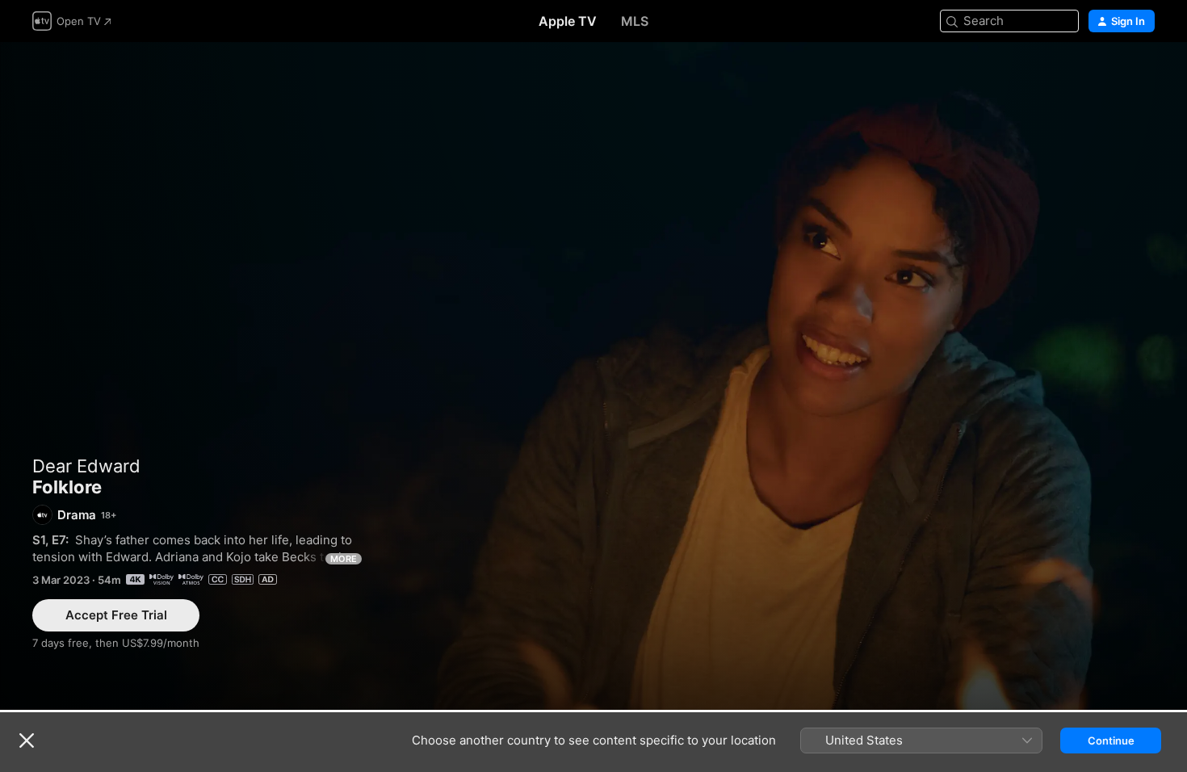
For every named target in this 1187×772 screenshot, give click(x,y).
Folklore (593, 376)
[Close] (26, 740)
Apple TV (568, 21)
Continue (1111, 740)
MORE (343, 558)
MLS (634, 21)
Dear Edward (86, 465)
